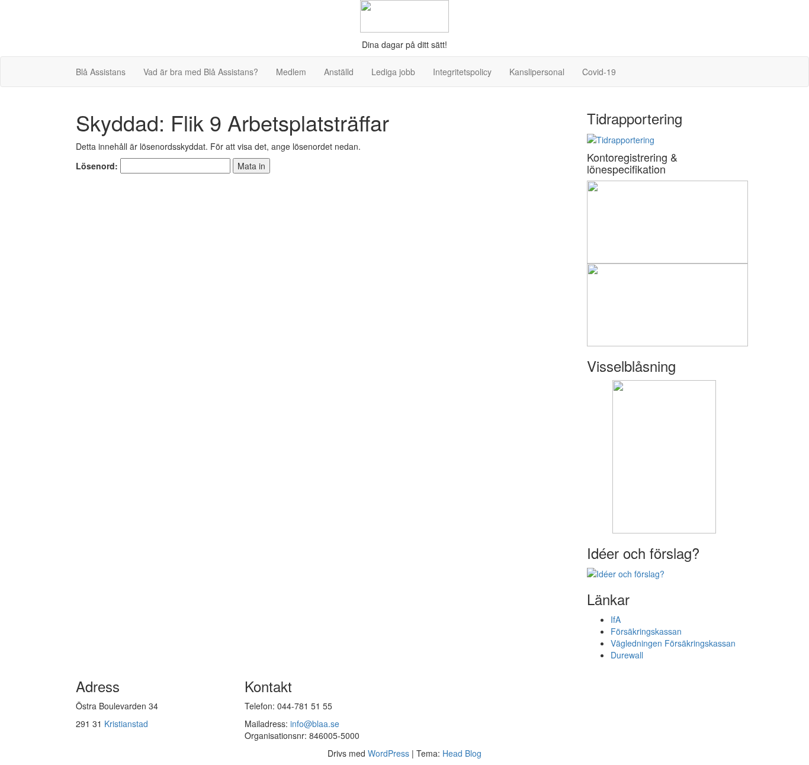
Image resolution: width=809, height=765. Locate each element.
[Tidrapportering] (620, 138)
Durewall (627, 655)
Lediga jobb (393, 72)
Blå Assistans (101, 72)
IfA (616, 619)
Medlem (291, 72)
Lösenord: (98, 166)
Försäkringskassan (646, 631)
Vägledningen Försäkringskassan (673, 643)
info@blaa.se (314, 723)
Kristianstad (126, 723)
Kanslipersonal (536, 72)
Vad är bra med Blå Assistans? (200, 72)
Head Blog (461, 753)
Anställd (339, 72)
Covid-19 (599, 72)
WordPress (388, 753)
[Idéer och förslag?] (625, 572)
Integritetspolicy (462, 72)
